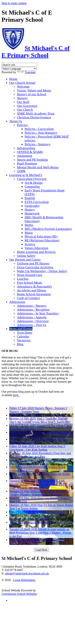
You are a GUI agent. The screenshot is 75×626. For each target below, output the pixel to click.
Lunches (22, 279)
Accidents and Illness (31, 290)
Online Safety (26, 256)
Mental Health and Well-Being (37, 167)
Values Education (36, 248)
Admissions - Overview (33, 321)
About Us (15, 121)
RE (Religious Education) (42, 240)
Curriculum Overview (32, 179)
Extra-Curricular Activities (35, 267)
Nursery (22, 98)
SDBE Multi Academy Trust (35, 113)
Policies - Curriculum (39, 129)
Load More (41, 550)
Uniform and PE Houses (33, 263)
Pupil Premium (27, 163)
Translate (30, 72)
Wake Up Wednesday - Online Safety (42, 271)
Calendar (23, 336)
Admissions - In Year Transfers (38, 313)
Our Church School (22, 83)
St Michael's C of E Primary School (36, 52)
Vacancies (24, 340)
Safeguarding (26, 148)
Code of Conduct (28, 298)
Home (13, 79)
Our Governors (27, 106)
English (30, 198)
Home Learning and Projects (36, 252)
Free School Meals (29, 282)
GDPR (21, 171)
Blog (20, 344)
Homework (32, 213)
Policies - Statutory (38, 144)
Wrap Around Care (29, 275)
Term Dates (24, 332)
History (30, 209)
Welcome (23, 86)
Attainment (24, 156)
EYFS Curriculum (37, 202)
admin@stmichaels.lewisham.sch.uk (27, 573)
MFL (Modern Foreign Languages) (48, 229)
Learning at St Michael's (25, 175)
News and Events (20, 329)
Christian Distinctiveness (34, 117)
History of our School (31, 94)
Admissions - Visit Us (31, 325)
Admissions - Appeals (32, 317)
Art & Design (34, 183)
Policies (22, 125)
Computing (32, 186)
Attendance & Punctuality (34, 286)
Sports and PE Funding (32, 159)
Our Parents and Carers (25, 259)
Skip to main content (14, 3)
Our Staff (23, 102)
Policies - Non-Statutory (41, 133)
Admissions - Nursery (32, 306)
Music (29, 232)
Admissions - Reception (33, 309)
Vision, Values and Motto (34, 90)
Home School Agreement (34, 294)
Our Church (25, 109)
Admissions (17, 302)
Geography (32, 206)
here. (16, 395)
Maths (29, 225)
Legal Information (24, 580)
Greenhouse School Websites (19, 593)
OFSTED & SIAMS (30, 152)
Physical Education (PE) (41, 236)
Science (30, 244)
